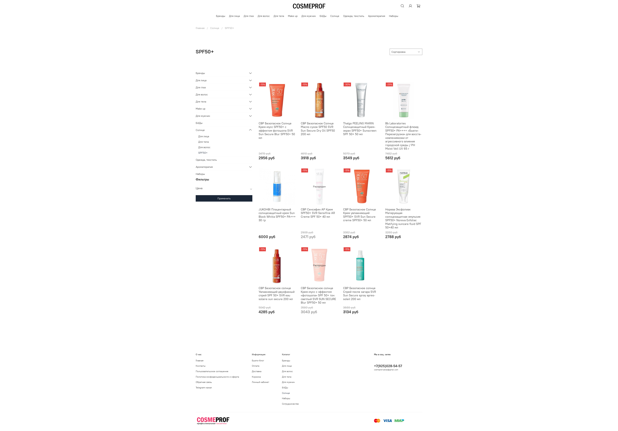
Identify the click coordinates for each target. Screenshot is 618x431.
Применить (224, 198)
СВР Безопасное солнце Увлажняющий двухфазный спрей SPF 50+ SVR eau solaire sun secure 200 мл (277, 293)
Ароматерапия (376, 16)
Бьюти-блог (258, 360)
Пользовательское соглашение (212, 371)
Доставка (256, 371)
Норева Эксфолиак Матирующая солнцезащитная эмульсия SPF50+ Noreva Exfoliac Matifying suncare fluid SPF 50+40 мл (403, 218)
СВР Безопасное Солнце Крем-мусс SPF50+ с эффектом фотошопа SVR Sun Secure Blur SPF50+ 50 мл (277, 130)
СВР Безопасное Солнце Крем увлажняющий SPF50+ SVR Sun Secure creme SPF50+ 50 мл (359, 215)
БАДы (323, 16)
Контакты (201, 365)
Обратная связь (204, 382)
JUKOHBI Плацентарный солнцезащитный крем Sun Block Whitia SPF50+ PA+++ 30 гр (277, 215)
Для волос (264, 16)
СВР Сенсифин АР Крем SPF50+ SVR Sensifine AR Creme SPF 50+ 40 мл (318, 213)
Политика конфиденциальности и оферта (217, 376)
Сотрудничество (290, 403)
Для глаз (249, 16)
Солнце (334, 16)
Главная (200, 28)
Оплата (255, 365)
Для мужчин (308, 16)
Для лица (234, 16)
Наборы (393, 16)
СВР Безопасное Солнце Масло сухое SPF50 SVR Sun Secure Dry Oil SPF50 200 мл (318, 128)
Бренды (220, 16)
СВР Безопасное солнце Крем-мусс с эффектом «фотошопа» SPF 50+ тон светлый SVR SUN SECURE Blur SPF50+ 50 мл (318, 295)
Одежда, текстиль (353, 16)
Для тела (279, 16)
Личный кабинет (260, 382)
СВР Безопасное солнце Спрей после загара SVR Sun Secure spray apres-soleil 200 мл (359, 293)
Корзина (256, 376)
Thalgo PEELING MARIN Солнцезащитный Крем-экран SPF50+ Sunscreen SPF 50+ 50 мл (359, 128)
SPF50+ (202, 152)
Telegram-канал (204, 387)
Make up (293, 16)
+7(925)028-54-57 (388, 366)
